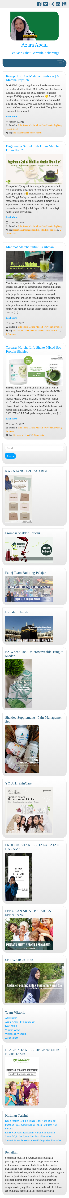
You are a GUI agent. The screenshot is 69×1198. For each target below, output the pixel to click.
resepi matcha (36, 133)
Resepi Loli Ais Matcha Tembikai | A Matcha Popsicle (32, 78)
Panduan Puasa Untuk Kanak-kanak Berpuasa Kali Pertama (31, 1126)
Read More (11, 116)
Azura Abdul (34, 45)
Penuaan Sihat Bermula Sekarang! (34, 53)
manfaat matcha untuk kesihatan (44, 330)
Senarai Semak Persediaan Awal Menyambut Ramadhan (33, 1140)
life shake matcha (21, 133)
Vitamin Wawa (12, 1030)
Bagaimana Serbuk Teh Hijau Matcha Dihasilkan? (33, 148)
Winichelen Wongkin (15, 1033)
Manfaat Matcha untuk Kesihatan (30, 247)
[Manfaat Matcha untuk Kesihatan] (34, 266)
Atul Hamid (11, 1018)
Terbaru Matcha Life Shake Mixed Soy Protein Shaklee (33, 349)
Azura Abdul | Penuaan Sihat (19, 1022)
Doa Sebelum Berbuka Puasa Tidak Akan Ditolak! (30, 1120)
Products (10, 431)
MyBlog (58, 125)
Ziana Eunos (11, 1037)
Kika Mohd (11, 1026)
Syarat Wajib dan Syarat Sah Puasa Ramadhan (28, 1136)
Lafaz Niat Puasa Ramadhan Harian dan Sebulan (30, 1132)
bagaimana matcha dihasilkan (26, 230)
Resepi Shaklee (13, 129)
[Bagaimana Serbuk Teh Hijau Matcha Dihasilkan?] (34, 169)
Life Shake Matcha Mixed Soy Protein (35, 125)
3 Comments (38, 435)
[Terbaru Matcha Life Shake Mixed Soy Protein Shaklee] (34, 370)
